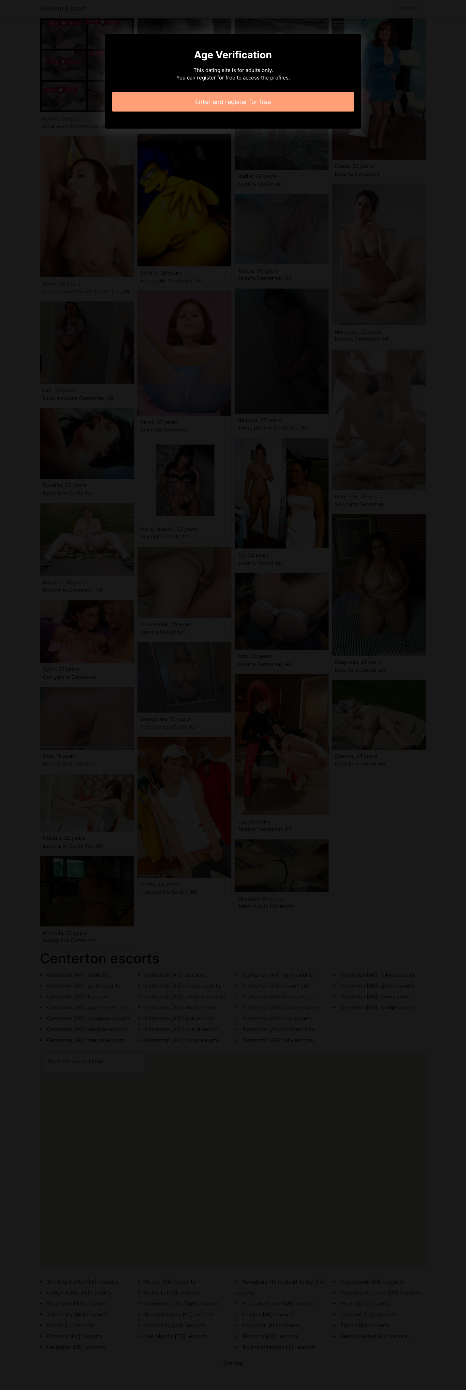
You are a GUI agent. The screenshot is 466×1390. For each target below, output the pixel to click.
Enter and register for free (233, 101)
